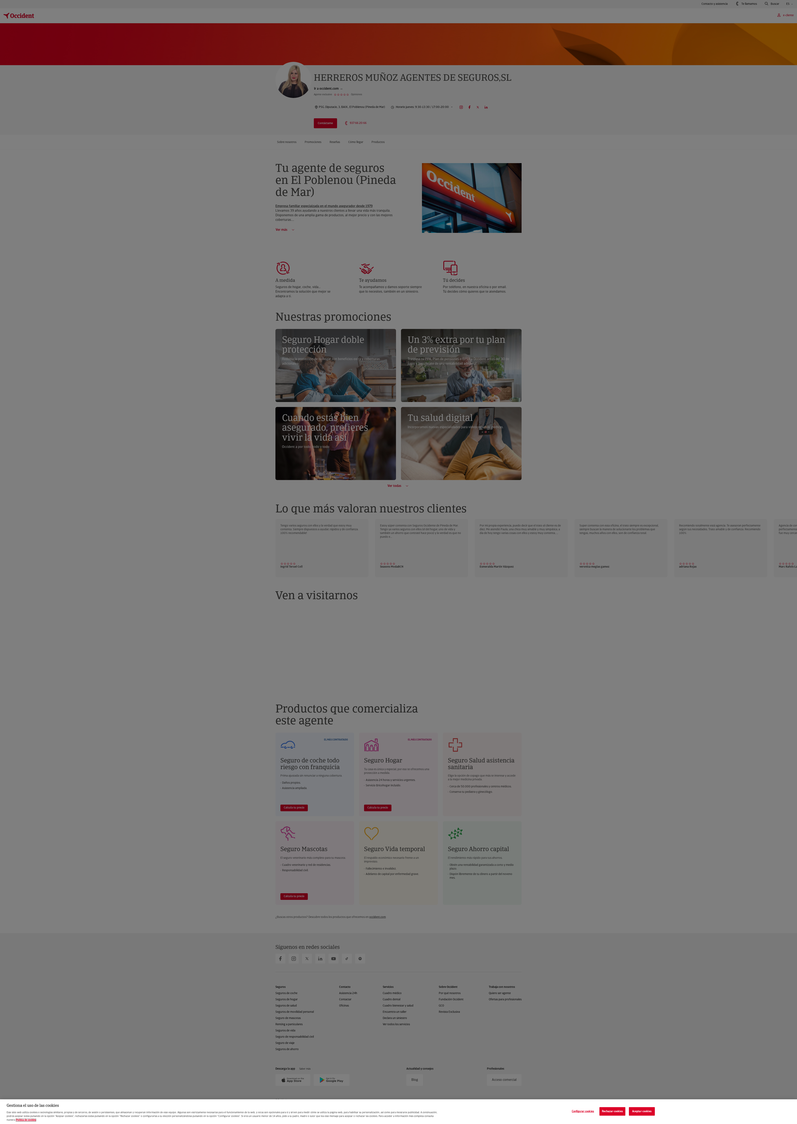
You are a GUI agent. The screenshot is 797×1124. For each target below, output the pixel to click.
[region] (398, 1111)
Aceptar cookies (642, 1111)
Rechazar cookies (612, 1111)
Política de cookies (26, 1120)
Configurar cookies (583, 1111)
